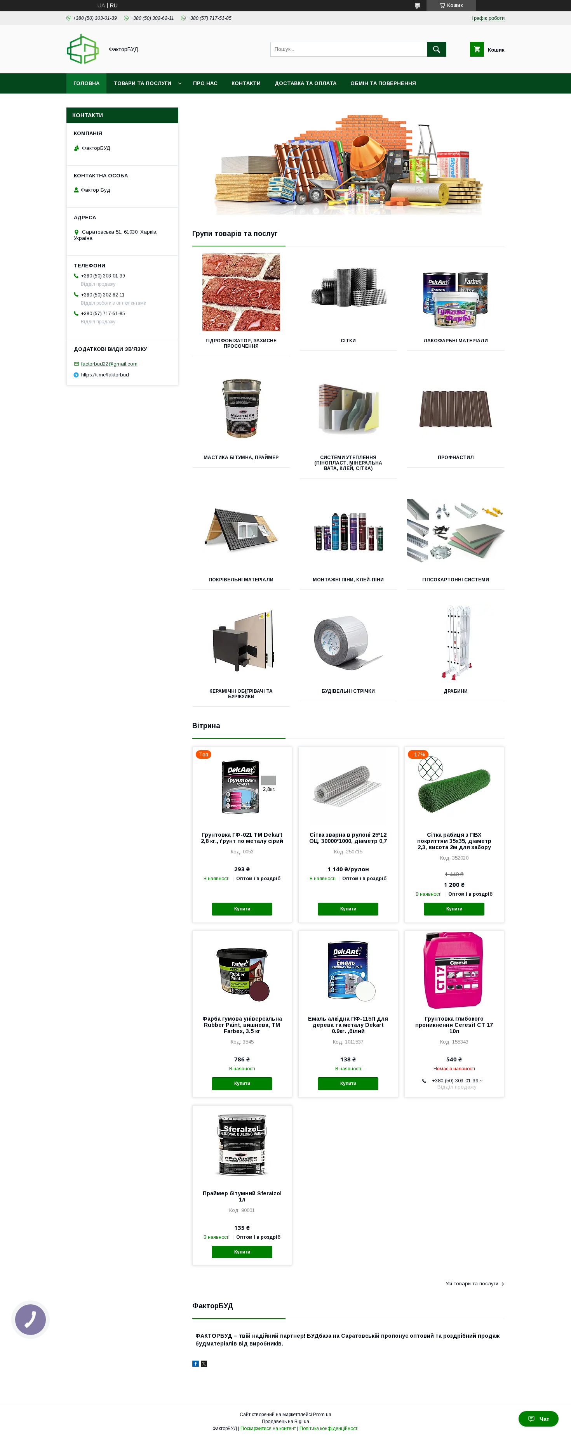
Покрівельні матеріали (241, 580)
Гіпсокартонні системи (455, 580)
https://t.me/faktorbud (105, 375)
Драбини (456, 691)
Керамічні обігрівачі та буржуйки (241, 693)
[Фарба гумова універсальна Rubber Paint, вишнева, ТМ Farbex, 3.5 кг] (242, 970)
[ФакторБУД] (82, 63)
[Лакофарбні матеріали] (456, 292)
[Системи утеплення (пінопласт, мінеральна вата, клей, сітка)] (348, 409)
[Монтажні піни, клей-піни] (348, 531)
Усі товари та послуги (472, 1283)
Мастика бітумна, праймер (241, 457)
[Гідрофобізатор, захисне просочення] (241, 292)
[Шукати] (436, 49)
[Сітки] (348, 292)
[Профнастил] (456, 409)
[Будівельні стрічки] (348, 642)
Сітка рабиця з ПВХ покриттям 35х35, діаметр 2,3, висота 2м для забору (454, 841)
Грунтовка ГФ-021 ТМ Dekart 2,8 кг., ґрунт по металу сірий (242, 838)
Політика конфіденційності (329, 1428)
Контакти (246, 83)
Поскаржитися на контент (268, 1428)
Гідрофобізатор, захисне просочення (241, 343)
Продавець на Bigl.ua (285, 1421)
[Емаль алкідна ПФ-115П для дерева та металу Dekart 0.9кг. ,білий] (348, 970)
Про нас (205, 83)
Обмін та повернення (383, 83)
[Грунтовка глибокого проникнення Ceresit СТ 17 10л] (454, 970)
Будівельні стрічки (348, 691)
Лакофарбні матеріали (455, 340)
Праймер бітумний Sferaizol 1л (242, 1196)
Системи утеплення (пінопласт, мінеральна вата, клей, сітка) (348, 463)
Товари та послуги (142, 83)
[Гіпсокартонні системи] (456, 531)
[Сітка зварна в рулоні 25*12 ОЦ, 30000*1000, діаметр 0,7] (348, 786)
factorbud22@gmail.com (109, 364)
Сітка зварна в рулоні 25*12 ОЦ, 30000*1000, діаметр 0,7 (348, 838)
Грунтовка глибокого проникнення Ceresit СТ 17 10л (454, 1025)
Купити (242, 909)
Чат (544, 1419)
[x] (204, 1365)
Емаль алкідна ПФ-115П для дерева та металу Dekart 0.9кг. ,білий (348, 1025)
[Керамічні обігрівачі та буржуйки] (241, 642)
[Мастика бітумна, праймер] (241, 409)
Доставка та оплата (305, 83)
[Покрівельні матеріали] (241, 531)
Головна (86, 83)
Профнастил (456, 457)
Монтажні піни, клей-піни (348, 580)
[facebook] (195, 1365)
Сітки (348, 340)
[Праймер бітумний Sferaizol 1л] (242, 1144)
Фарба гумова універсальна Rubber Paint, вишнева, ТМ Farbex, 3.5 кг (242, 1025)
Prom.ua (322, 1414)
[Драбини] (456, 642)
